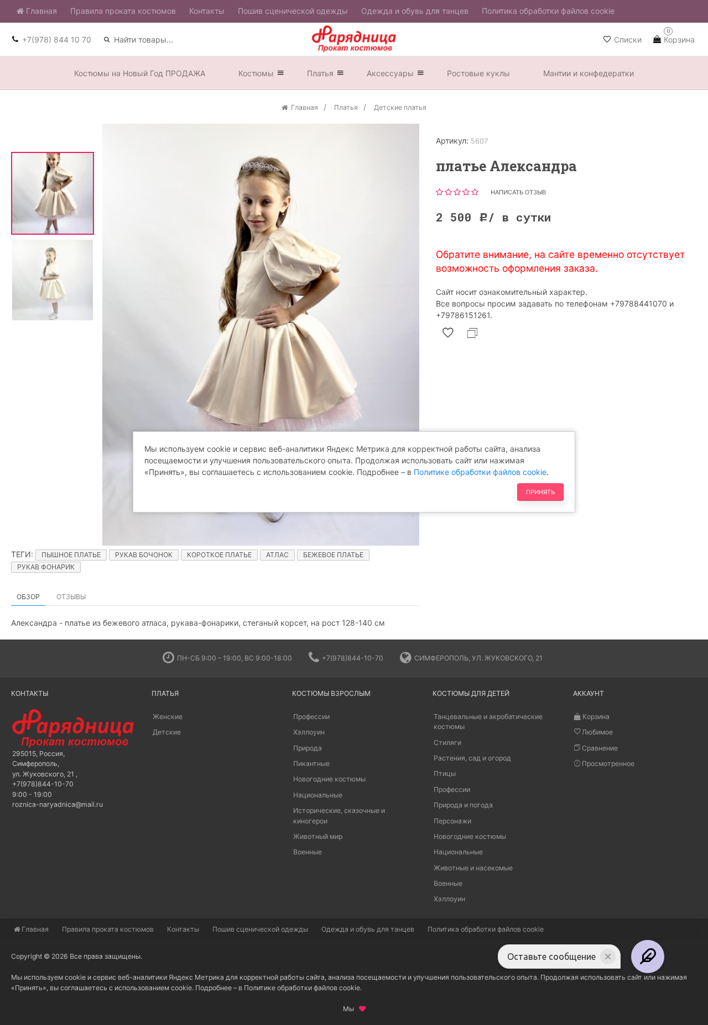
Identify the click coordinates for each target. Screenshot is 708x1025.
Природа (307, 748)
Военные (307, 852)
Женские (168, 716)
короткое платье (219, 555)
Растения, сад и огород (472, 758)
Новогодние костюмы (329, 779)
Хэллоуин (309, 732)
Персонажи (452, 821)
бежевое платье (333, 555)
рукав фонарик (46, 567)
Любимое (596, 732)
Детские (167, 732)
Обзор (28, 597)
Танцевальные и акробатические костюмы (488, 721)
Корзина (595, 716)
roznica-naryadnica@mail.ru (57, 804)
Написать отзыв (518, 192)
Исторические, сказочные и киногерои (339, 815)
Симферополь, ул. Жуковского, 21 (478, 658)
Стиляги (447, 742)
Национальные (317, 795)
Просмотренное (607, 763)
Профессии (311, 716)
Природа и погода (463, 805)
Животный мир (317, 836)
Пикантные (311, 763)
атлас (277, 555)
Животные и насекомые (473, 868)
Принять (540, 492)
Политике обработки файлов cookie (480, 472)
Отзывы (71, 597)
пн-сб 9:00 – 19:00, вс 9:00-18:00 (234, 658)
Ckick (350, 631)
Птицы (445, 773)
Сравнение (599, 748)
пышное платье (71, 555)
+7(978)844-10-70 (352, 658)
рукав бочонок (144, 555)
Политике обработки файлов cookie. (303, 988)
